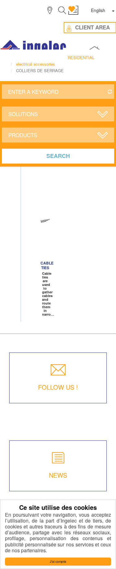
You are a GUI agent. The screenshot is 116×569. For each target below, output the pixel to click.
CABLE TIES (47, 265)
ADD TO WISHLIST (44, 221)
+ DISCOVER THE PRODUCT (45, 245)
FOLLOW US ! (58, 387)
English (98, 10)
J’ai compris (58, 561)
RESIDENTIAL (81, 57)
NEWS (58, 475)
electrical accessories (35, 64)
